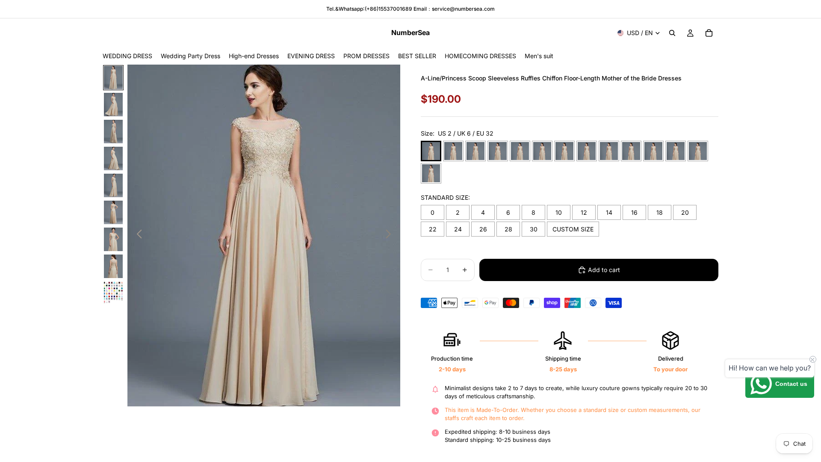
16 (634, 212)
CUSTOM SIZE (573, 229)
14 (609, 212)
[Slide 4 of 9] (113, 158)
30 (533, 229)
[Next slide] (390, 235)
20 (685, 212)
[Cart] (709, 33)
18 (659, 212)
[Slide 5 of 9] (113, 185)
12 (584, 212)
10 (558, 212)
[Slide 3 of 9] (113, 131)
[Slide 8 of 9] (113, 266)
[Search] (672, 33)
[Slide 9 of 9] (113, 293)
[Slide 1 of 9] (113, 77)
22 (433, 229)
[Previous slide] (137, 235)
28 (508, 229)
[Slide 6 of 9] (113, 212)
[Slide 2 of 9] (113, 104)
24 (458, 229)
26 (483, 229)
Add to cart (604, 269)
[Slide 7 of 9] (113, 239)
